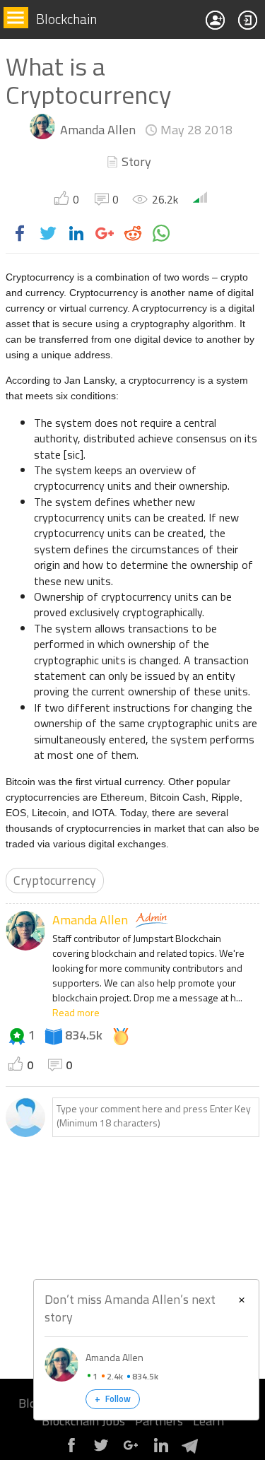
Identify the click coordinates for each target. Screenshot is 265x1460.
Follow (113, 1398)
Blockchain (66, 19)
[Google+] (131, 1450)
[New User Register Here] (215, 20)
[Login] (248, 20)
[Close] (241, 1298)
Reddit (133, 233)
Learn (208, 1420)
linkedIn (76, 233)
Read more (76, 1012)
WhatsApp (161, 233)
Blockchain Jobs (83, 1420)
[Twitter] (101, 1450)
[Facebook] (71, 1450)
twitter (48, 233)
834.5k (83, 1034)
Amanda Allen (98, 129)
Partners (159, 1420)
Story (136, 161)
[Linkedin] (160, 1450)
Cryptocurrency (54, 880)
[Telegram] (190, 1450)
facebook (19, 233)
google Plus (104, 233)
